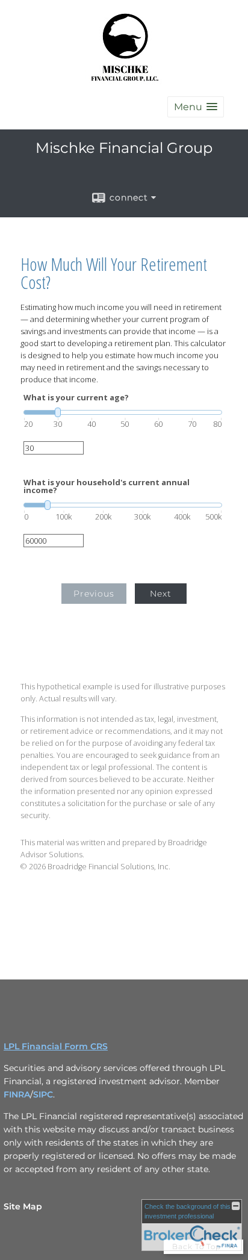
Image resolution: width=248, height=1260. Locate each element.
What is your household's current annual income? (106, 486)
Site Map (23, 1206)
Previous (93, 593)
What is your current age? (76, 398)
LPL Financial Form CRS (56, 1046)
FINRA (17, 1094)
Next (161, 593)
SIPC (43, 1094)
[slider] (122, 412)
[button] (195, 106)
